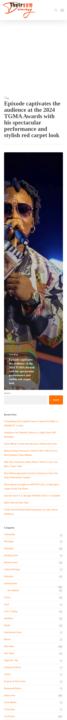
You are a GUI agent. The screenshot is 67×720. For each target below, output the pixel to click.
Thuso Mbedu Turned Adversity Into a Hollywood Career (30, 444)
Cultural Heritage (12, 569)
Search (7, 393)
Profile (7, 674)
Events (7, 597)
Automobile (9, 534)
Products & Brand (12, 667)
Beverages (8, 541)
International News (12, 632)
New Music (9, 653)
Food (6, 604)
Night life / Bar (11, 660)
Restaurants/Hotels (12, 688)
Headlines (8, 618)
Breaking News (11, 555)
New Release (13, 590)
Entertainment (10, 583)
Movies (7, 639)
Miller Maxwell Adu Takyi (16, 502)
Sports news (9, 695)
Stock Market (10, 702)
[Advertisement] (33, 55)
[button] (62, 10)
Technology (9, 709)
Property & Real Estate (14, 681)
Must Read (9, 646)
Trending (13, 354)
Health (7, 625)
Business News (11, 562)
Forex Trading (10, 611)
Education (8, 576)
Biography (9, 548)
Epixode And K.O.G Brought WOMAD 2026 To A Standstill (32, 495)
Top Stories (9, 716)
